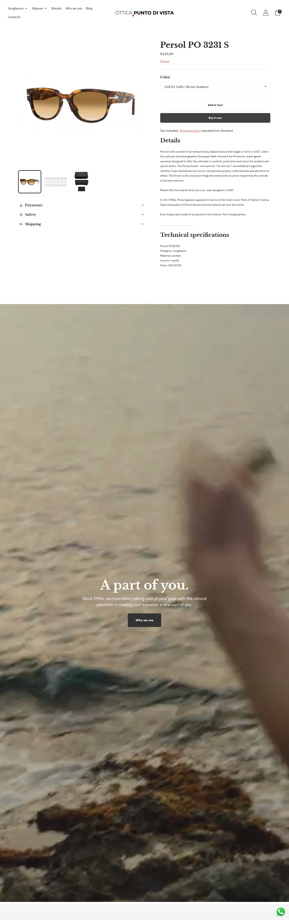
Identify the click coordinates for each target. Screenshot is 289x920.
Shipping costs (190, 131)
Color (165, 77)
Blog (89, 8)
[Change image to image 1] (30, 182)
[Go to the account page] (265, 12)
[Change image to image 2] (56, 182)
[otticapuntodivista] (144, 12)
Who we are (73, 8)
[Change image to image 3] (82, 182)
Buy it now (215, 118)
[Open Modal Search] (254, 12)
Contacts (14, 17)
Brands (57, 8)
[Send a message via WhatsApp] (281, 912)
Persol (164, 61)
